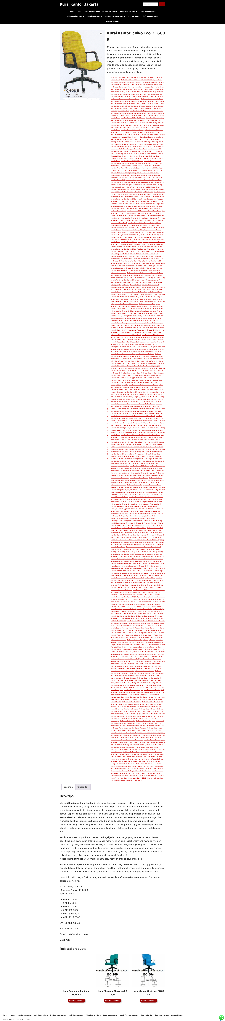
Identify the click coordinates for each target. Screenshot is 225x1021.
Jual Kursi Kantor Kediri (127, 687)
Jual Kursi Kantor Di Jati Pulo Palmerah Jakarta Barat (138, 249)
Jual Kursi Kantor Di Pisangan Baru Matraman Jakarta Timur (135, 525)
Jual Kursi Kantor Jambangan (137, 675)
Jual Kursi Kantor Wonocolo (148, 776)
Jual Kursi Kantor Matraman (145, 706)
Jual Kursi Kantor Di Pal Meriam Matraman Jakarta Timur (139, 468)
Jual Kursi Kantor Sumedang (145, 757)
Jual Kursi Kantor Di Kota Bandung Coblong (138, 392)
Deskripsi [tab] (68, 787)
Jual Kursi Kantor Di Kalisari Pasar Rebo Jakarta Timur (145, 273)
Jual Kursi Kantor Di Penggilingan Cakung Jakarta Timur (134, 504)
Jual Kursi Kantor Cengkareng (120, 101)
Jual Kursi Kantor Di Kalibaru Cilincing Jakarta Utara (137, 268)
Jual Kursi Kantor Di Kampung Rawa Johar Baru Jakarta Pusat (131, 282)
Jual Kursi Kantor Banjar (131, 84)
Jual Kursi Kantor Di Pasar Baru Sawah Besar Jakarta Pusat (140, 475)
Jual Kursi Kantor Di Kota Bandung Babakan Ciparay (143, 370)
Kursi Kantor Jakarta (79, 4)
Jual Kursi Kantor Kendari (152, 690)
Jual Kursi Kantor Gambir (142, 666)
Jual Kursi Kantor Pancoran (151, 725)
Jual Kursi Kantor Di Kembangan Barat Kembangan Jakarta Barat (142, 349)
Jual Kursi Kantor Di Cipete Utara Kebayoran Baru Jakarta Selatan (132, 180)
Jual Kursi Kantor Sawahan (137, 742)
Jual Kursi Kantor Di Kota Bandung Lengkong (125, 397)
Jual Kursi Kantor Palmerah (132, 723)
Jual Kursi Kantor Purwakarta (126, 737)
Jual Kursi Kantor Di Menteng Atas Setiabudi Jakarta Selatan (142, 451)
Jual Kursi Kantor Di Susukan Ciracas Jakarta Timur (142, 616)
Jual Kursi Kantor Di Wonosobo (151, 661)
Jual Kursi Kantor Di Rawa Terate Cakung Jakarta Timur (139, 568)
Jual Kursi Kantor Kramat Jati (137, 695)
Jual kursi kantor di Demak (129, 196)
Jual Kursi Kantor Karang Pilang (125, 683)
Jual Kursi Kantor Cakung (131, 99)
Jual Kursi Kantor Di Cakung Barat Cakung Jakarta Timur (144, 137)
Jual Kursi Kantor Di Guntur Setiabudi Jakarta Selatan (134, 232)
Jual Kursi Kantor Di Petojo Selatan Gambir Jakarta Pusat (141, 513)
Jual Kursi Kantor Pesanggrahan (153, 733)
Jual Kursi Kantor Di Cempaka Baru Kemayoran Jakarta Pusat (135, 144)
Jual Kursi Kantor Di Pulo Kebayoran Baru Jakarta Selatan (140, 554)
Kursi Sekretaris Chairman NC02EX (76, 993)
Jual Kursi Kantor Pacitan (135, 718)
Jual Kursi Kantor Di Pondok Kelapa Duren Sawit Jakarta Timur (141, 532)
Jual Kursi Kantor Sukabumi (149, 752)
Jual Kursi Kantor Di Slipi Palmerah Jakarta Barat (137, 597)
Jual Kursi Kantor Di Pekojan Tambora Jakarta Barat (146, 497)
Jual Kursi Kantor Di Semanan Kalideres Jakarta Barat (128, 583)
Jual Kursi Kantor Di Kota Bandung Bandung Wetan (138, 375)
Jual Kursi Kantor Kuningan (127, 697)
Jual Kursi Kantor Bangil (149, 82)
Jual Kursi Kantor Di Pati (129, 482)
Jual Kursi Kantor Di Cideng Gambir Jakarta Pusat (131, 156)
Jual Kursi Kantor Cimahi (119, 106)
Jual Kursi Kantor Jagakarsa (154, 673)
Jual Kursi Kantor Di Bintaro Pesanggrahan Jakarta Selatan (140, 130)
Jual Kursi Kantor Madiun (147, 699)
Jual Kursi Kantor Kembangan (133, 690)
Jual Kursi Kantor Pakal (127, 721)
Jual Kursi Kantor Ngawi (150, 714)
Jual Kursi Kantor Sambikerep (133, 740)
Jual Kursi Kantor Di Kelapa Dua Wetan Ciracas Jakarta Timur (135, 339)
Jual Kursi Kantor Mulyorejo (150, 711)
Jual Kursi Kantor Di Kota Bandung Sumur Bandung (127, 406)
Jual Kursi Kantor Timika (124, 771)
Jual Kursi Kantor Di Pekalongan (132, 494)
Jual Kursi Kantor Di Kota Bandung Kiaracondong (146, 394)
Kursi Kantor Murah (153, 778)
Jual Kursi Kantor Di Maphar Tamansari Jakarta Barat (133, 447)
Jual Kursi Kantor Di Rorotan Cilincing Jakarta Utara (137, 578)
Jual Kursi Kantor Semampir (156, 742)
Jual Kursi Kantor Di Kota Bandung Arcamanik (133, 368)
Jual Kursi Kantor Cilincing (155, 103)
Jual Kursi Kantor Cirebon (119, 108)
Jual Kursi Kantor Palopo (150, 723)
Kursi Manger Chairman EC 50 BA (148, 993)
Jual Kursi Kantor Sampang (152, 740)
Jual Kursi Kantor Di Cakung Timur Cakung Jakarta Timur (130, 139)
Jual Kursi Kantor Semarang (120, 745)
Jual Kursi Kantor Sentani (154, 745)
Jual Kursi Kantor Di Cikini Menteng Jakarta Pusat (137, 161)
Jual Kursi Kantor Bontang (132, 96)
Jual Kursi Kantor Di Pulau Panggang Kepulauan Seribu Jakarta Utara (133, 544)
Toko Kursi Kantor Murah (133, 780)
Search (162, 4)
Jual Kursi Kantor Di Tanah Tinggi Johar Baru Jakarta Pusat (130, 623)
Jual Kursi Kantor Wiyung (130, 776)
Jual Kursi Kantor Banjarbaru (148, 84)
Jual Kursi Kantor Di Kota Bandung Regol (140, 401)
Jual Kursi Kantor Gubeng (145, 671)
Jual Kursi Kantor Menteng (129, 709)
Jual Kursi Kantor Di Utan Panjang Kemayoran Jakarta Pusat (140, 654)
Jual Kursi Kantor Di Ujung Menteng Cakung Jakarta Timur (134, 647)
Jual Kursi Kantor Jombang (132, 680)
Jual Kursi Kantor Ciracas (154, 106)
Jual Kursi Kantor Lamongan (128, 699)
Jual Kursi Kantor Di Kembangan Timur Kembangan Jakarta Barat (132, 351)
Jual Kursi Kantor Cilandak (137, 103)
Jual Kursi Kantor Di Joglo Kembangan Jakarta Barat (133, 263)
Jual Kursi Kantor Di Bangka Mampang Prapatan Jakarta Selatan (142, 118)
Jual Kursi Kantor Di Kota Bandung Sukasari (147, 404)
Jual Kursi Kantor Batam (156, 87)
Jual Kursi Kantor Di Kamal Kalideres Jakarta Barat (127, 275)
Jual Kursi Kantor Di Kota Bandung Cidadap (131, 390)
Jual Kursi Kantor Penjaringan (133, 733)
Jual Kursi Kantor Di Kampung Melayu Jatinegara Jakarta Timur (142, 280)
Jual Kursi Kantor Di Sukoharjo (137, 606)
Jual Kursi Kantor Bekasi (151, 89)
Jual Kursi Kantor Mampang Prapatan (137, 704)
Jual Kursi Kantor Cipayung (136, 106)
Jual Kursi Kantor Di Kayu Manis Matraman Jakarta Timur (134, 301)
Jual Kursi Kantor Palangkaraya (146, 721)
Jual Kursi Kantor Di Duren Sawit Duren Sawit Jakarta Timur (140, 199)
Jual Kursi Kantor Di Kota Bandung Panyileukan (134, 399)
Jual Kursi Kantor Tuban (126, 773)
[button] (101, 33)
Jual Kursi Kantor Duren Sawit (138, 664)
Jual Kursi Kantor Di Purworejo (140, 556)
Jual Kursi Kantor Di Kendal (145, 354)
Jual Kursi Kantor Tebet (118, 768)
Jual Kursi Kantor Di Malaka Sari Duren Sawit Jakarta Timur (140, 435)
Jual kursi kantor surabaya (131, 759)
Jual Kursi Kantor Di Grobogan (125, 225)
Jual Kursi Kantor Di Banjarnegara (122, 120)
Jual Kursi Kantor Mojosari (131, 711)
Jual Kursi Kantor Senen (137, 745)
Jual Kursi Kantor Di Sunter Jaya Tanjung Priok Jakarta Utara (135, 613)
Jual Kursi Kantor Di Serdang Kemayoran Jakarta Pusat (129, 592)
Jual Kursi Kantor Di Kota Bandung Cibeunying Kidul (146, 385)
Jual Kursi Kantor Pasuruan (145, 730)
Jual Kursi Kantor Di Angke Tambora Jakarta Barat (146, 111)
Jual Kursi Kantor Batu (118, 89)
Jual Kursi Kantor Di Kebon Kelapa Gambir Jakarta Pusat (139, 320)
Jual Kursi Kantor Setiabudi (119, 747)
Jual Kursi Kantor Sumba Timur (125, 757)
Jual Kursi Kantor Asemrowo (130, 80)
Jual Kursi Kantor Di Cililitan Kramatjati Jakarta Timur (145, 170)
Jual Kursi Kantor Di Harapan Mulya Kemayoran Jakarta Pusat (141, 242)
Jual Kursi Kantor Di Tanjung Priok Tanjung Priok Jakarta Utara (136, 633)
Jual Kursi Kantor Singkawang (148, 749)
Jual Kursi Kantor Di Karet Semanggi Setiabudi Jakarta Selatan (137, 294)
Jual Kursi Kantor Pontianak (120, 735)
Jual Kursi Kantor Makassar (151, 702)
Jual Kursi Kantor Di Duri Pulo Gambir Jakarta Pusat (137, 206)
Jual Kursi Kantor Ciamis (139, 101)
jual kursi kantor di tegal (134, 637)
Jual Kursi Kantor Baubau (134, 89)
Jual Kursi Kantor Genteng (126, 668)
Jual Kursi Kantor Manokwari (126, 706)
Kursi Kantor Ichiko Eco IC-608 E (135, 778)
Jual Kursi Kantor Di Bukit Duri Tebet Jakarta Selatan (128, 135)
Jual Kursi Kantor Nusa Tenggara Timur (143, 716)
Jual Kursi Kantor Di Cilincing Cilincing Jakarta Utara (128, 173)
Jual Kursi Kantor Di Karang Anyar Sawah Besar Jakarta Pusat (135, 289)
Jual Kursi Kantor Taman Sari (150, 759)
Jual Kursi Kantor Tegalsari (135, 768)
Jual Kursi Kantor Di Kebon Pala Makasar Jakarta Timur (139, 328)
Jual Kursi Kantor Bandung (132, 82)
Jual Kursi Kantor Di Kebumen (151, 330)
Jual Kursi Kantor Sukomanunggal (136, 754)
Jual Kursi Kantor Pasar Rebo (125, 730)
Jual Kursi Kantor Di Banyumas (144, 120)
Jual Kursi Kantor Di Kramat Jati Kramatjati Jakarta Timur (146, 409)
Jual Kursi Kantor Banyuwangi (137, 87)
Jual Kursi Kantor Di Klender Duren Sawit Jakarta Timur (141, 356)
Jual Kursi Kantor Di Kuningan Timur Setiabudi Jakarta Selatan (137, 420)
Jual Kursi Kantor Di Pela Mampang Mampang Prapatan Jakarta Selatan (134, 499)
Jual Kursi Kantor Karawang (146, 683)
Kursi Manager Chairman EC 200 (112, 993)
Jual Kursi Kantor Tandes (124, 764)
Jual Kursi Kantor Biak (132, 92)
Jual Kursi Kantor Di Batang (148, 123)
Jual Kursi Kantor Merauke (147, 709)
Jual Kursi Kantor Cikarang (119, 103)
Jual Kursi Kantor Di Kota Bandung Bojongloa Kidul (138, 380)
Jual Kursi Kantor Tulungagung (145, 773)
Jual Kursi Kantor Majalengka (131, 702)
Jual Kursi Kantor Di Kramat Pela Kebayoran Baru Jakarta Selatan (132, 411)
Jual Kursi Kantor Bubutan (150, 96)
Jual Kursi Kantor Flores (125, 666)
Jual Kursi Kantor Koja (132, 692)
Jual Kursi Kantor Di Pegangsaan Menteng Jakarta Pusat (139, 487)
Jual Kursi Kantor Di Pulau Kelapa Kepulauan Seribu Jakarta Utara (142, 542)
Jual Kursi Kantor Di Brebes (153, 132)
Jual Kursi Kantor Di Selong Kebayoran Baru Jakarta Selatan (143, 580)
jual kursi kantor (149, 77)
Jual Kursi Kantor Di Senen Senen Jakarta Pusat (148, 590)
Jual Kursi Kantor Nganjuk (132, 714)
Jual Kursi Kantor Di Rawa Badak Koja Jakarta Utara (138, 561)
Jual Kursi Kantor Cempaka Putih (152, 99)
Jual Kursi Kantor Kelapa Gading (146, 687)
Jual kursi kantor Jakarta (119, 675)
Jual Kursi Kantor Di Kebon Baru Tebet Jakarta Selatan (134, 313)
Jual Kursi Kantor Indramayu (135, 673)
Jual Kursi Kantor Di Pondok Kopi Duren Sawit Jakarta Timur (131, 535)
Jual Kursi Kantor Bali (147, 80)
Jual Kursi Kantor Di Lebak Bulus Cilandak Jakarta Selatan (134, 425)
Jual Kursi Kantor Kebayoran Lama (138, 685)
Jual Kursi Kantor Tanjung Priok (143, 764)
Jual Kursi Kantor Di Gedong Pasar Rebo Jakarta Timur (143, 218)
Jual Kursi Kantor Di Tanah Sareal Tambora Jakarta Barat (146, 621)
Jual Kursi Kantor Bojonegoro (145, 94)
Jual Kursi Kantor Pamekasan (132, 725)
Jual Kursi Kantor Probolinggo (139, 735)
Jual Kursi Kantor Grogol (128, 671)
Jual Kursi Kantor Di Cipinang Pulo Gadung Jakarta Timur (134, 192)
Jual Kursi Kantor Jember (145, 678)
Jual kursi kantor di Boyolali (134, 132)
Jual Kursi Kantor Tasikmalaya (153, 766)
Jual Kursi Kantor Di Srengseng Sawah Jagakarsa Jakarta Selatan (139, 599)
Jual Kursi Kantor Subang (131, 752)
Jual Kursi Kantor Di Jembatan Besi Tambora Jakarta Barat (139, 258)
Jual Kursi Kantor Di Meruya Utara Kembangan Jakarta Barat (131, 461)
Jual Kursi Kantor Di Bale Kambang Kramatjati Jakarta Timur (130, 113)
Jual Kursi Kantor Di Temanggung (133, 642)
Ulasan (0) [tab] (82, 787)
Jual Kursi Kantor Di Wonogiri (130, 661)
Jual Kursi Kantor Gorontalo (145, 668)
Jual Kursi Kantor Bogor (127, 94)
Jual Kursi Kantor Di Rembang (125, 575)
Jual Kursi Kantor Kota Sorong (150, 692)
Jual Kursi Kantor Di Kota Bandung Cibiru (124, 387)
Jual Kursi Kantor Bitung (148, 92)
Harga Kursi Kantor (137, 77)
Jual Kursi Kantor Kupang (144, 697)
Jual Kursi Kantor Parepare (137, 728)
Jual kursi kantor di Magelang (142, 430)
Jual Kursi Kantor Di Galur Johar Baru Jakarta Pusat (144, 211)
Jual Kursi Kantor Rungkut (145, 737)
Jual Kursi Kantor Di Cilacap (149, 163)
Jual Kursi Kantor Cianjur (156, 101)
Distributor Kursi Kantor (122, 77)
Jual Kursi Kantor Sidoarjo (137, 747)
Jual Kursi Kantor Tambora (136, 761)
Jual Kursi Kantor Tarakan (133, 766)
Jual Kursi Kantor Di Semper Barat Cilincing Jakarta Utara (137, 585)
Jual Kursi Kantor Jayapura (127, 678)
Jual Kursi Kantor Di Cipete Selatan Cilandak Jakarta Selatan (142, 177)
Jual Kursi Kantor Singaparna (127, 749)
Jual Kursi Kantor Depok (136, 108)
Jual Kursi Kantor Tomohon (142, 771)
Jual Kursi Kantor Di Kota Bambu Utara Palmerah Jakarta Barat (136, 363)
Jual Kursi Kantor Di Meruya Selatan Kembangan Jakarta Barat (141, 459)
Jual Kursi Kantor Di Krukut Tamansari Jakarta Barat (137, 416)
